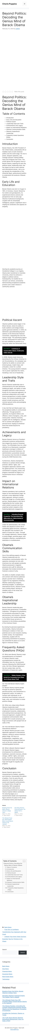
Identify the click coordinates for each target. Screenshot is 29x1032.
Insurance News (7, 974)
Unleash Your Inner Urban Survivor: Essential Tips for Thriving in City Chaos (14, 939)
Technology (5, 979)
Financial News (7, 971)
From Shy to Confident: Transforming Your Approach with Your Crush (14, 932)
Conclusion (10, 891)
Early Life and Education (14, 871)
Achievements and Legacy (14, 876)
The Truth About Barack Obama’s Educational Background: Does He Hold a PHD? (13, 1019)
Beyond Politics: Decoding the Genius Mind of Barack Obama (13, 864)
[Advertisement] (14, 47)
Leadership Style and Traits (15, 874)
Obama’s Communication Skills (15, 882)
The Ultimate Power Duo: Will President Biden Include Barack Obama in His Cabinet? (7, 821)
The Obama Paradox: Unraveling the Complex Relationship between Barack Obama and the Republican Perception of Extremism (14, 1008)
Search (4, 949)
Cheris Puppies (9, 4)
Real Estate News (7, 976)
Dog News (5, 969)
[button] (23, 861)
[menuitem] (14, 992)
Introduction (10, 869)
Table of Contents (12, 867)
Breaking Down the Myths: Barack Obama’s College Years (12, 992)
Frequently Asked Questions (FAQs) (16, 889)
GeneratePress (14, 1029)
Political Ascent (11, 873)
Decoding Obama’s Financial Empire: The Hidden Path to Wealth (13, 996)
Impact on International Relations (13, 879)
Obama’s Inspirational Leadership (13, 885)
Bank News (7, 927)
